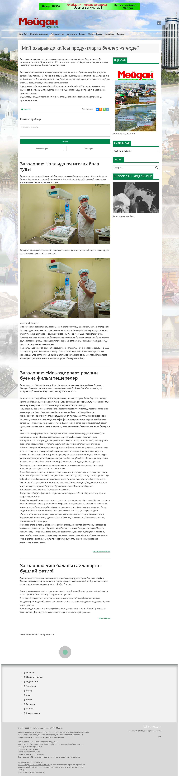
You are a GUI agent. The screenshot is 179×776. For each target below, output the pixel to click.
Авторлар (72, 34)
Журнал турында (39, 34)
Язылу (82, 34)
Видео (99, 34)
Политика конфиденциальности (31, 772)
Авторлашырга (42, 149)
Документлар (33, 713)
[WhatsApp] (104, 109)
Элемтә (120, 34)
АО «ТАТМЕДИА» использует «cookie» (33, 764)
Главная (30, 672)
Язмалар (27, 109)
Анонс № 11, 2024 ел (124, 133)
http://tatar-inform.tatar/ (101, 552)
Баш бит (23, 34)
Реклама (109, 34)
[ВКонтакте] (97, 109)
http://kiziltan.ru (104, 618)
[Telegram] (107, 109)
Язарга (65, 141)
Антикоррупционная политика (30, 762)
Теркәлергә (88, 149)
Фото (91, 34)
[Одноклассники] (100, 109)
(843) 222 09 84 (155, 731)
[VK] (159, 23)
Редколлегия (57, 34)
